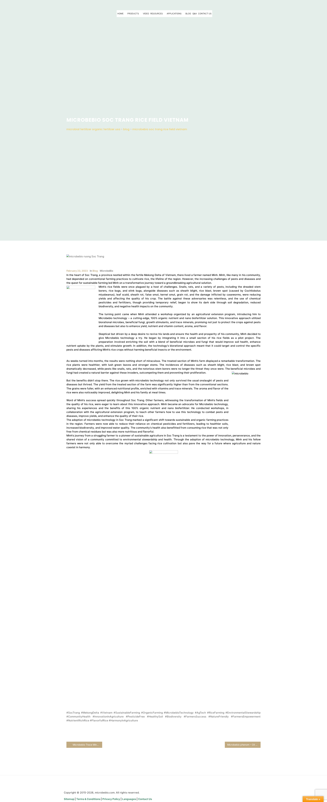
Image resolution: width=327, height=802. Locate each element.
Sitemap (69, 799)
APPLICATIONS (174, 13)
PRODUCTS (133, 13)
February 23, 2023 (77, 270)
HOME (120, 13)
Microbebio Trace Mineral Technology (87, 744)
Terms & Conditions (88, 799)
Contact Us (145, 799)
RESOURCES (156, 13)
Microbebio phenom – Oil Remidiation (244, 744)
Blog (95, 270)
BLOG (188, 13)
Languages (129, 799)
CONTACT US (205, 13)
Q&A (194, 13)
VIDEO (146, 13)
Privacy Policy (111, 799)
